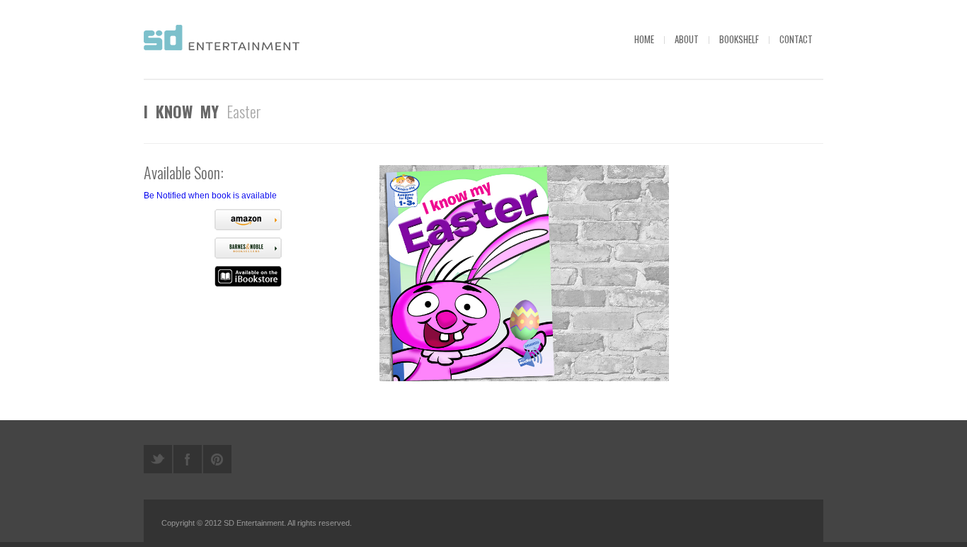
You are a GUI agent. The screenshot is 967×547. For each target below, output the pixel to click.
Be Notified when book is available (210, 196)
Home (644, 39)
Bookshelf (739, 39)
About (687, 39)
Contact (796, 39)
